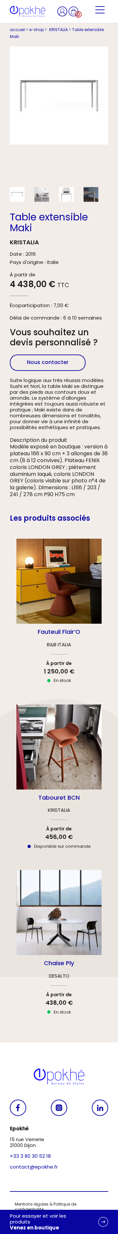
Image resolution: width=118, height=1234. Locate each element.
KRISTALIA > (59, 29)
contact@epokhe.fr (34, 1166)
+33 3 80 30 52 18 (30, 1156)
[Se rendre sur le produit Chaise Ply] (59, 948)
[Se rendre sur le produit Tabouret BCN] (59, 782)
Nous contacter (48, 362)
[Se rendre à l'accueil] (27, 11)
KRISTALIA (24, 242)
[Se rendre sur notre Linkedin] (100, 1108)
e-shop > (38, 29)
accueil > (19, 29)
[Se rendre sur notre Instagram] (59, 1108)
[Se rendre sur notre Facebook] (18, 1108)
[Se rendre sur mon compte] (63, 11)
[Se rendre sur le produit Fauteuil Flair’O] (59, 617)
